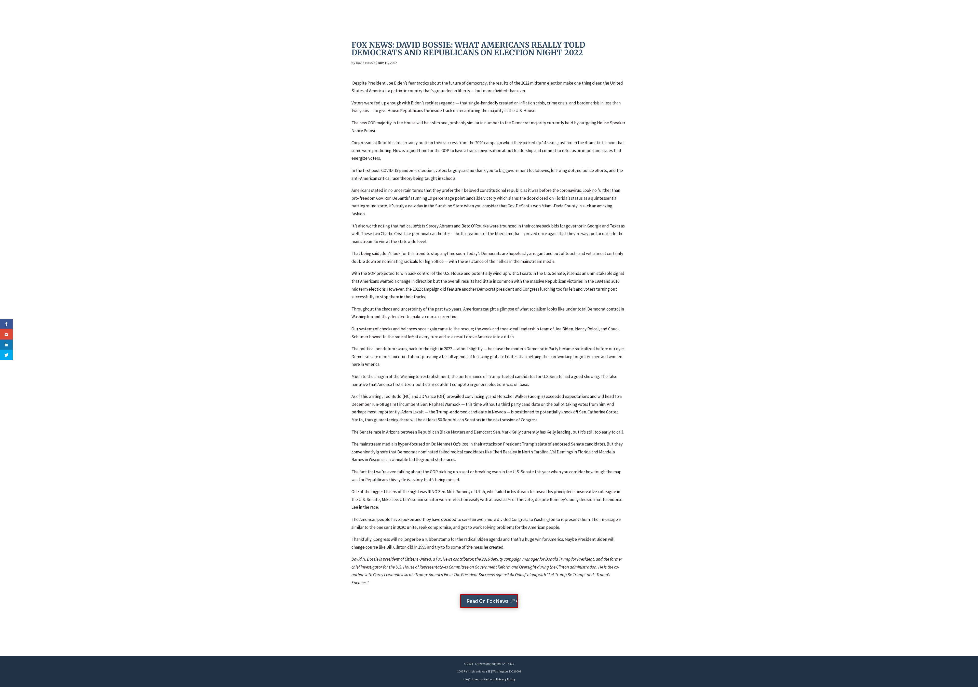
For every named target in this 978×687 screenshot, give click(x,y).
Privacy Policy (505, 679)
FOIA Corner (934, 13)
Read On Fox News (487, 601)
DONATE (961, 13)
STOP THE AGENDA (778, 13)
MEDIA (813, 13)
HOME (747, 13)
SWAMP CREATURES (895, 13)
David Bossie (366, 62)
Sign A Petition (847, 13)
